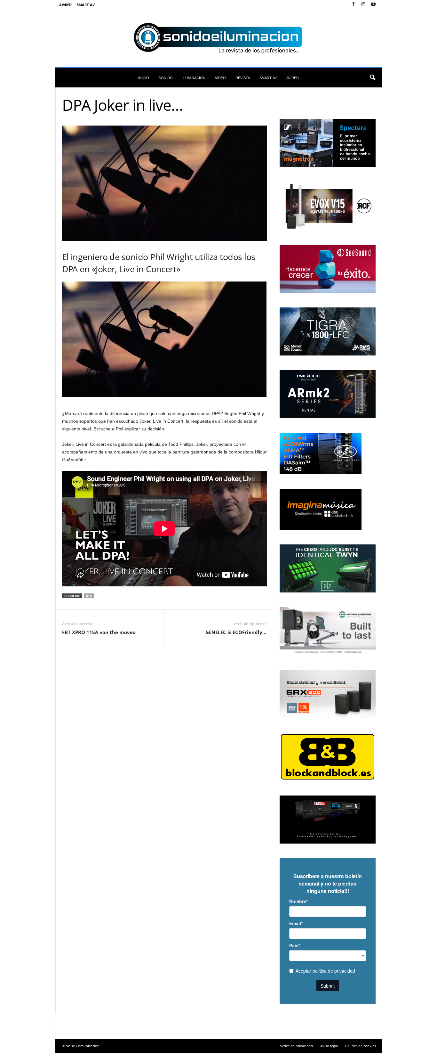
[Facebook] (353, 4)
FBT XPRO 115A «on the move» (99, 632)
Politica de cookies (360, 1045)
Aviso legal (329, 1045)
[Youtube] (373, 4)
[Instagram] (363, 4)
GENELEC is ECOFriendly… (235, 632)
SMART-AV (86, 4)
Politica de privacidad (295, 1045)
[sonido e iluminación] (218, 38)
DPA (89, 596)
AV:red (65, 4)
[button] (372, 78)
